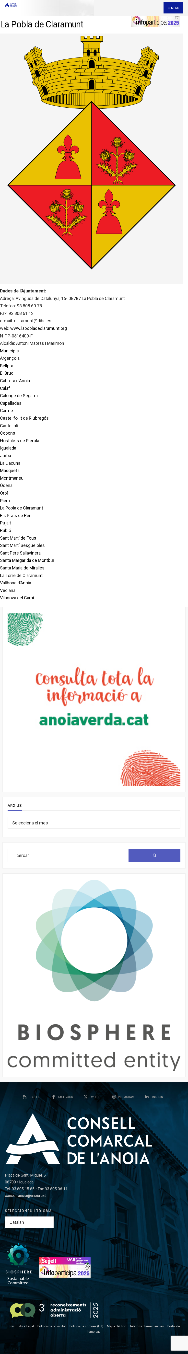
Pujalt (5, 522)
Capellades (11, 403)
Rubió (5, 530)
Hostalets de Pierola (19, 440)
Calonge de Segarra (19, 395)
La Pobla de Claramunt (21, 507)
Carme (6, 410)
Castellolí (9, 425)
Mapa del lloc (116, 1326)
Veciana (7, 590)
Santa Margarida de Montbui (27, 560)
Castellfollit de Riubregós (24, 418)
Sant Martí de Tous (18, 538)
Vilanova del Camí (17, 597)
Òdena (6, 485)
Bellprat (7, 365)
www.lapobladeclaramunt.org (38, 328)
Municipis (9, 350)
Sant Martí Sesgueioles (22, 545)
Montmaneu (12, 478)
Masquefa (10, 470)
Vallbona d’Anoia (15, 582)
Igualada (8, 448)
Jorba (5, 455)
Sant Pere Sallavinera (20, 552)
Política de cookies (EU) (86, 1326)
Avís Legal (26, 1326)
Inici (12, 1326)
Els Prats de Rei (15, 515)
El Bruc (6, 373)
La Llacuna (10, 463)
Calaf (5, 388)
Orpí (4, 493)
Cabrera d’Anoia (15, 380)
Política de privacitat (51, 1326)
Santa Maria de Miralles (22, 567)
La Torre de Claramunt (21, 575)
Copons (7, 433)
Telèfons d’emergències (147, 1326)
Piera (5, 500)
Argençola (10, 358)
